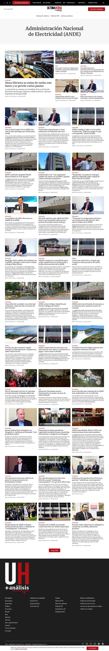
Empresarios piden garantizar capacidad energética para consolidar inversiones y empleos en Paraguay (54, 432)
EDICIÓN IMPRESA (96, 9)
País (56, 66)
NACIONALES (37, 3)
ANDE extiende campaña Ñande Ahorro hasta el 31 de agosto (18, 176)
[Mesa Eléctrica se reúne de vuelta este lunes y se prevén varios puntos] (29, 64)
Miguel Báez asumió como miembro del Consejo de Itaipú (66, 97)
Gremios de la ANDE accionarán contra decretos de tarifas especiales (54, 526)
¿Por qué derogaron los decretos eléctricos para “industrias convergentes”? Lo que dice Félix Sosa (54, 480)
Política (74, 258)
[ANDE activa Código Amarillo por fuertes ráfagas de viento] (54, 291)
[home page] (54, 9)
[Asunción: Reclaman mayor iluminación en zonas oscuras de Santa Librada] (54, 378)
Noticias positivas (67, 16)
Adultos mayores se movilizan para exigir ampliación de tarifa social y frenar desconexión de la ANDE (53, 262)
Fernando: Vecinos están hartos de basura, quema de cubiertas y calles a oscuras (67, 69)
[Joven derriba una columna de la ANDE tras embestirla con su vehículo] (88, 378)
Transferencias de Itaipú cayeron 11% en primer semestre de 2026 (87, 349)
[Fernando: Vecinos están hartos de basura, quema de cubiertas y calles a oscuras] (67, 57)
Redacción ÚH (22, 96)
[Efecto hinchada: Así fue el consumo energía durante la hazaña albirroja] (21, 378)
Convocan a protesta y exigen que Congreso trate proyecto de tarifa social (86, 262)
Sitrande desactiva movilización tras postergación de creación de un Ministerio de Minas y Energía (92, 70)
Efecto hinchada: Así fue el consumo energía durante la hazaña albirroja (20, 392)
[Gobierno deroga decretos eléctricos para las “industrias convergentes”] (88, 465)
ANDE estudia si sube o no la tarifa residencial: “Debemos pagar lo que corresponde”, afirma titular (86, 131)
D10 (64, 3)
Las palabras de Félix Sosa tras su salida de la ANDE (18, 219)
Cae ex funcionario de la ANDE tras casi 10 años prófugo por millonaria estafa (20, 131)
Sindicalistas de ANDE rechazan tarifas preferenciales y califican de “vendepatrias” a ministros (19, 527)
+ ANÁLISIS (57, 3)
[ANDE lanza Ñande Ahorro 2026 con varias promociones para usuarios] (88, 417)
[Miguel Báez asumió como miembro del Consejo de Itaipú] (67, 85)
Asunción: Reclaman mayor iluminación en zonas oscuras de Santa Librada (52, 393)
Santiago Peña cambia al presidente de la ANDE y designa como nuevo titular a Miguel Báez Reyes (21, 262)
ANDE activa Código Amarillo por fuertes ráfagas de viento (52, 305)
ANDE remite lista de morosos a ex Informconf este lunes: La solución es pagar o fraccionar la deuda (54, 349)
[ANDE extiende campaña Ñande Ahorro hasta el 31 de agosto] (21, 162)
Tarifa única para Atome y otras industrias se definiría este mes (52, 131)
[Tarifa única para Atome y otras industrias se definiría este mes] (54, 116)
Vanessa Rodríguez (55, 276)
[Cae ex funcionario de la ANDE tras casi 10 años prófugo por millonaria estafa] (21, 116)
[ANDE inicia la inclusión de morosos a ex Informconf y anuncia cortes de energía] (88, 291)
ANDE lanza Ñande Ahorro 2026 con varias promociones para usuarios (86, 431)
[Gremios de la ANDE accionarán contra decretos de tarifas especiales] (54, 512)
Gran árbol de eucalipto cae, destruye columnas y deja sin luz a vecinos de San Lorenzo (20, 306)
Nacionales (83, 66)
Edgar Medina (88, 404)
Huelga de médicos (42, 16)
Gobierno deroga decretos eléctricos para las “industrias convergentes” (87, 479)
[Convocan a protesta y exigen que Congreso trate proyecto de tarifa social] (88, 247)
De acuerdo (92, 648)
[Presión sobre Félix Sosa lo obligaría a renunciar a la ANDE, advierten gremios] (88, 512)
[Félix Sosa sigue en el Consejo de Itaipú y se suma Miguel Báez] (92, 85)
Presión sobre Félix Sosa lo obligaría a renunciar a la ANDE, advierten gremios (88, 527)
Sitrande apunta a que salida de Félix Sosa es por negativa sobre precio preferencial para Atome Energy (54, 220)
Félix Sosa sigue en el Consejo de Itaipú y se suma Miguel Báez (92, 97)
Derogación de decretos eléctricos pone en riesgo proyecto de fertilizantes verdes (19, 480)
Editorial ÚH (55, 16)
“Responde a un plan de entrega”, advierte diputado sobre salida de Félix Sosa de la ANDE (86, 177)
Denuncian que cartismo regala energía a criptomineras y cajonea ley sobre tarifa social (20, 349)
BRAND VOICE (92, 3)
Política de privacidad (21, 649)
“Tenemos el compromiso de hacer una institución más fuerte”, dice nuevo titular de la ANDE (86, 220)
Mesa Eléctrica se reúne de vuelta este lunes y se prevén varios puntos (28, 84)
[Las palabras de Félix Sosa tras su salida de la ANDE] (21, 205)
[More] (51, 2)
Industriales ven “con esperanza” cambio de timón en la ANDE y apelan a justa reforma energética (54, 177)
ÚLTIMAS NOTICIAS (21, 3)
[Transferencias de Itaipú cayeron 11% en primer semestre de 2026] (88, 335)
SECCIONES (46, 3)
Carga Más (54, 550)
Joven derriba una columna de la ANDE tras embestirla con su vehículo (88, 392)
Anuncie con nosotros (37, 598)
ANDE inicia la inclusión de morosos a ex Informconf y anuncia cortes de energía (88, 306)
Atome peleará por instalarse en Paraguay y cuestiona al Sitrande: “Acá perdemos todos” (21, 432)
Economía (8, 80)
